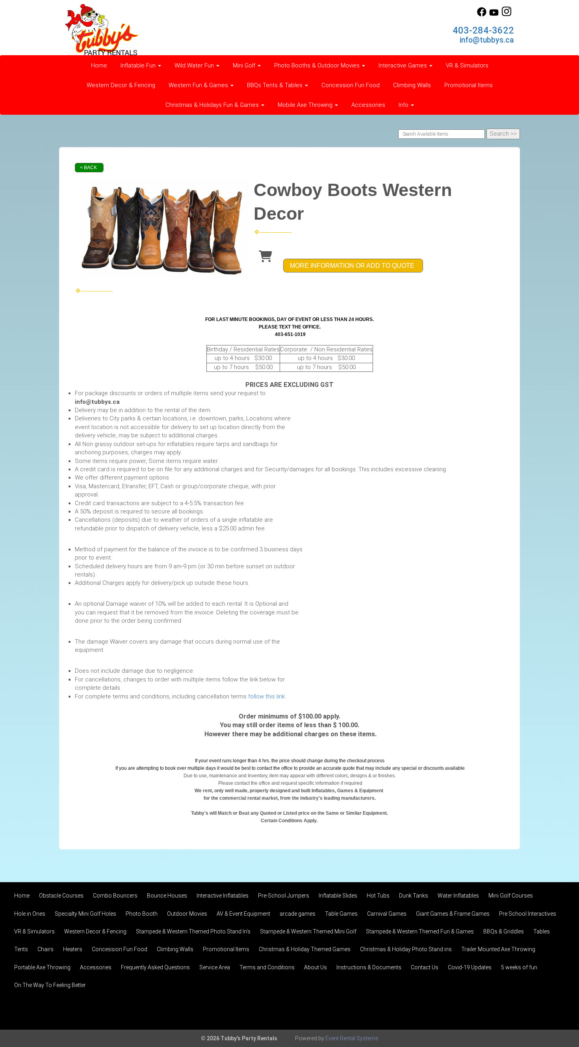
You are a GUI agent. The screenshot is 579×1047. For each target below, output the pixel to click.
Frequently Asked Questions (155, 967)
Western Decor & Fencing (121, 85)
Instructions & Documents (368, 967)
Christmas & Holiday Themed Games (305, 949)
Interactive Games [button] (404, 65)
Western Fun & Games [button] (199, 85)
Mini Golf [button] (245, 65)
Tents (21, 949)
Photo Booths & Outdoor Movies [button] (317, 65)
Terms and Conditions (267, 967)
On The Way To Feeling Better (50, 985)
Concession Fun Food (350, 85)
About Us (315, 967)
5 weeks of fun (519, 967)
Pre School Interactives (527, 914)
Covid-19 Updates (470, 967)
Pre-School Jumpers (283, 895)
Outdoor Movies (187, 914)
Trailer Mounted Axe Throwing (498, 949)
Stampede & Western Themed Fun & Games (420, 931)
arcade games (297, 914)
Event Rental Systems (352, 1038)
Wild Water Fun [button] (194, 65)
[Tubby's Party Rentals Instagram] (506, 14)
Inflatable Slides (338, 895)
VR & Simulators (467, 65)
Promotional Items (468, 85)
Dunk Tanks (413, 895)
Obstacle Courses (61, 895)
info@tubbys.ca (487, 40)
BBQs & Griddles (503, 931)
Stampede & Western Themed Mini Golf (308, 931)
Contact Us (424, 967)
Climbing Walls (412, 85)
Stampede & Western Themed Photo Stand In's (193, 931)
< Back (88, 167)
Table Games (341, 914)
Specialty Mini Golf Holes (85, 914)
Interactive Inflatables (223, 895)
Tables (541, 931)
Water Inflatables (458, 895)
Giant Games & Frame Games (453, 914)
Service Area (214, 967)
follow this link (266, 696)
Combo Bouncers (115, 895)
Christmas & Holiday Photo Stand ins (406, 949)
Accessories (368, 104)
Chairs (45, 949)
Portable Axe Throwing (42, 967)
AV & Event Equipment (243, 914)
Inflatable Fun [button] (139, 65)
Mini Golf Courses (510, 895)
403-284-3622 (483, 30)
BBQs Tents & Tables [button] (275, 85)
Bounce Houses (167, 895)
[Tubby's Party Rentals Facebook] (481, 14)
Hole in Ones (29, 914)
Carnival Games (386, 914)
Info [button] (404, 104)
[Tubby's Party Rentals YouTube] (494, 14)
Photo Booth (142, 914)
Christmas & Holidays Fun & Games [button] (212, 104)
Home (99, 65)
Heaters (72, 949)
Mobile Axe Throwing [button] (306, 104)
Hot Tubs (378, 895)
